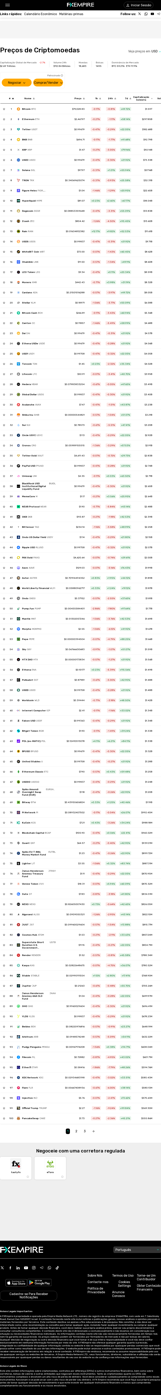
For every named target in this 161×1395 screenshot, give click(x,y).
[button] (7, 5)
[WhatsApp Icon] (49, 1267)
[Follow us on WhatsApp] (146, 14)
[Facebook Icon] (10, 1267)
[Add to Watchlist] (4, 109)
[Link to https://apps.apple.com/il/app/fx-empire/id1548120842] (16, 1283)
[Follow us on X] (139, 14)
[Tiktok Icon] (57, 1267)
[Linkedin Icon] (18, 1267)
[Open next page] (93, 1131)
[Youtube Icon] (26, 1267)
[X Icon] (2, 1267)
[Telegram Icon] (41, 1267)
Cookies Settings (124, 1284)
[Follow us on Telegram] (158, 14)
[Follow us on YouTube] (152, 14)
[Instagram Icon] (33, 1267)
